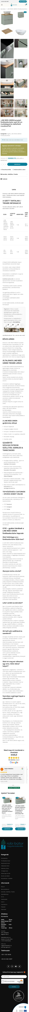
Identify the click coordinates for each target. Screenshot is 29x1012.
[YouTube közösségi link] (15, 966)
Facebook (9, 504)
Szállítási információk (10, 464)
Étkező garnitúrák (5, 873)
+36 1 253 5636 (6, 954)
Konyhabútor (4, 858)
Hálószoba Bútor (5, 865)
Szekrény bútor (5, 868)
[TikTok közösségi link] (19, 966)
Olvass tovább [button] (3, 781)
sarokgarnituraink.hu (9, 488)
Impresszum (4, 904)
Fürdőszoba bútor (5, 860)
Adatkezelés (4, 899)
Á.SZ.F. (3, 901)
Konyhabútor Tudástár (6, 878)
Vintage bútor (4, 870)
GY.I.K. (2, 896)
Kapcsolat (3, 909)
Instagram (9, 507)
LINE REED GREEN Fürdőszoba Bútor (17, 9)
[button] (7, 828)
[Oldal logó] (14, 4)
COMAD (3, 129)
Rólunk (3, 886)
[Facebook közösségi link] (8, 966)
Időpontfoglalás (23, 1)
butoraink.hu (7, 486)
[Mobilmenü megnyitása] (1, 4)
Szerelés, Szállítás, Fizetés (8, 891)
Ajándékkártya (4, 894)
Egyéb (8, 133)
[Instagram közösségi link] (12, 966)
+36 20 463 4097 (5, 1)
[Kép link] (12, 844)
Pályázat (3, 906)
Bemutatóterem (5, 889)
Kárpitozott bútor (5, 863)
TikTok (8, 509)
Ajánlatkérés (17, 164)
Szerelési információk (10, 470)
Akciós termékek (5, 876)
